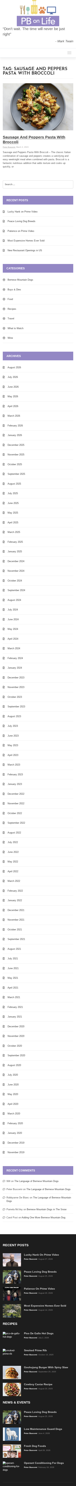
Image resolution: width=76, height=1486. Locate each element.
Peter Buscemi (9, 147)
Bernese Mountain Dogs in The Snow (46, 1209)
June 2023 (13, 735)
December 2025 (16, 445)
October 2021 (15, 929)
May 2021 (13, 978)
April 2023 (13, 755)
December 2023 (16, 677)
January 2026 (15, 435)
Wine (10, 338)
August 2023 (14, 716)
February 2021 (15, 1007)
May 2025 (13, 512)
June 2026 (13, 386)
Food (10, 299)
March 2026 (14, 415)
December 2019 (16, 1142)
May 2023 (13, 745)
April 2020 (13, 1104)
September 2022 (16, 822)
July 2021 (13, 958)
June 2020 (13, 1084)
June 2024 (13, 619)
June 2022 (13, 852)
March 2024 (14, 648)
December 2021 (16, 910)
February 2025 (15, 541)
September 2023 (16, 706)
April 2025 (13, 522)
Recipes (12, 309)
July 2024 (13, 609)
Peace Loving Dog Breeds (21, 221)
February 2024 (15, 658)
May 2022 (13, 861)
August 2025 (14, 483)
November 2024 (16, 570)
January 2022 (15, 900)
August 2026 (14, 367)
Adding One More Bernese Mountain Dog (43, 1217)
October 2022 (15, 813)
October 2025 (15, 464)
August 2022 (14, 832)
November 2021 (16, 919)
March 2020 (14, 1113)
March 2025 (14, 532)
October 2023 (15, 697)
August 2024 (14, 600)
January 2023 (15, 784)
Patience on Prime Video (21, 231)
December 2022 (16, 793)
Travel (11, 318)
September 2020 (16, 1055)
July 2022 (13, 842)
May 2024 (13, 629)
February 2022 (15, 890)
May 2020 (13, 1094)
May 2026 (13, 396)
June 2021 (13, 968)
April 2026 (13, 406)
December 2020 (16, 1026)
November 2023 (16, 687)
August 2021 (14, 949)
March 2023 (14, 764)
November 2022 (16, 803)
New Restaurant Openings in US (25, 250)
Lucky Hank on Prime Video (22, 211)
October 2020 (15, 1045)
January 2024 (15, 667)
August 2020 (14, 1065)
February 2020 (15, 1123)
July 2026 (13, 377)
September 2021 (16, 939)
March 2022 (14, 881)
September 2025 (16, 474)
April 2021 (13, 987)
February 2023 (15, 774)
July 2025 (13, 493)
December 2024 (16, 561)
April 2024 (13, 638)
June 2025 (13, 503)
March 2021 (14, 997)
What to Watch (15, 328)
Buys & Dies (14, 289)
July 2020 (13, 1074)
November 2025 (16, 454)
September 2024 (16, 590)
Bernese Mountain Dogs (20, 279)
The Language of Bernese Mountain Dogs (36, 1181)
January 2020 (15, 1133)
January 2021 (15, 1016)
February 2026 (15, 425)
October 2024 (15, 580)
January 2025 (15, 551)
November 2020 (16, 1036)
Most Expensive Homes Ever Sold (26, 240)
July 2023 (13, 726)
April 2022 (13, 871)
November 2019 (16, 1152)
